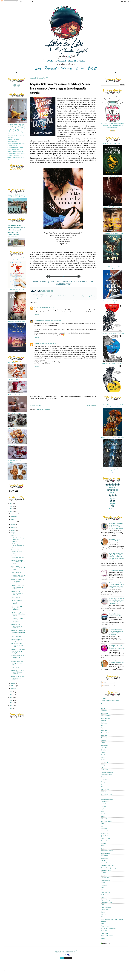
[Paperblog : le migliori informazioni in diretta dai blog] (66, 956)
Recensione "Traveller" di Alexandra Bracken (18, 575)
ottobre (13, 519)
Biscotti (103, 725)
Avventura (103, 720)
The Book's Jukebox (106, 895)
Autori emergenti (105, 718)
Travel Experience (106, 907)
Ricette (103, 848)
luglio (13, 527)
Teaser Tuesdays (105, 892)
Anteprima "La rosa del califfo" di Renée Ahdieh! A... (17, 672)
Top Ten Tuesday (105, 900)
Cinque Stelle (104, 745)
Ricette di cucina (105, 853)
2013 (11, 700)
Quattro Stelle (104, 836)
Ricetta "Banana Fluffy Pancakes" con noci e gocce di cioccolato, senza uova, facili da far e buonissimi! (116, 585)
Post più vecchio (91, 405)
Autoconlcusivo (46, 296)
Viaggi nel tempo (86, 296)
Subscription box (105, 890)
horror (102, 784)
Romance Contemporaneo (74, 296)
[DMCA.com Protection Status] (66, 959)
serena (36, 307)
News (102, 823)
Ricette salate (104, 858)
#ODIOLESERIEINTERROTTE (110, 701)
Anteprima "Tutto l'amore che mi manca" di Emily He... (18, 651)
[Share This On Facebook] (41, 292)
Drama (102, 757)
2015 (11, 694)
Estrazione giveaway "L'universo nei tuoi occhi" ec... (17, 645)
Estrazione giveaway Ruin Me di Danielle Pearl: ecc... (18, 545)
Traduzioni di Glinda (106, 902)
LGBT (102, 796)
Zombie (103, 938)
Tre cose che (104, 909)
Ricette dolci (104, 855)
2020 (11, 503)
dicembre (14, 514)
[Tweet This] (44, 292)
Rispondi (36, 314)
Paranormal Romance (106, 831)
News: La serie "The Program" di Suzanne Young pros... (17, 608)
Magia (102, 809)
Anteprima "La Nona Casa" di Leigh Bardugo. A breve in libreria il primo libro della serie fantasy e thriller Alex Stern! (116, 556)
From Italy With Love (107, 772)
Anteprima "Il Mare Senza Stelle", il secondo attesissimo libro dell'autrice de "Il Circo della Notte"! (116, 526)
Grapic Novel (104, 779)
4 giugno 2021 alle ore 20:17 (50, 343)
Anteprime (38, 296)
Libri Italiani (104, 804)
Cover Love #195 (16, 667)
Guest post (103, 782)
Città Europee (104, 747)
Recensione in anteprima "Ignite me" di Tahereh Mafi (116, 661)
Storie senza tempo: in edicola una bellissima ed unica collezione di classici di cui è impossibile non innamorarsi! (116, 631)
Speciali (103, 882)
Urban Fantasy (105, 917)
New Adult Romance (106, 821)
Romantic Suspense (106, 870)
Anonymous (37, 343)
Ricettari (103, 845)
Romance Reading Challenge (108, 868)
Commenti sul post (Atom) (43, 409)
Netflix (103, 816)
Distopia (103, 755)
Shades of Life (105, 877)
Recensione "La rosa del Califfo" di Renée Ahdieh (17, 551)
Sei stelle (103, 872)
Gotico (102, 777)
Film (102, 767)
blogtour (103, 728)
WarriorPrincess (39, 320)
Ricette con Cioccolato (107, 850)
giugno (13, 530)
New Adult (104, 818)
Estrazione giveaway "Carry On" (16, 640)
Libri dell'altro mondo (107, 799)
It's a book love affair (107, 794)
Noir (102, 826)
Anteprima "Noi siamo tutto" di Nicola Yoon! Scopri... (18, 562)
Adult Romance (105, 708)
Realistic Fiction (62, 296)
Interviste (103, 791)
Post (104, 682)
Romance (103, 860)
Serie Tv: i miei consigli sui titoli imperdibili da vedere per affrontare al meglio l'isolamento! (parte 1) (116, 601)
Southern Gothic (105, 880)
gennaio (13, 688)
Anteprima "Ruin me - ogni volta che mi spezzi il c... (17, 626)
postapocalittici (105, 833)
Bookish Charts (105, 733)
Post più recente (35, 405)
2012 (11, 703)
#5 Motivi (103, 698)
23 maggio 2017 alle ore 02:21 (53, 320)
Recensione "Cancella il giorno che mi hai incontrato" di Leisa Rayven (116, 647)
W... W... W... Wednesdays (108, 928)
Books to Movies (105, 738)
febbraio (13, 686)
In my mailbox (105, 789)
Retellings (103, 843)
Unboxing (103, 914)
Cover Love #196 (16, 636)
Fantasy (103, 765)
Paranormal (104, 828)
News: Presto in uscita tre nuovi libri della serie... (18, 556)
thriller (103, 897)
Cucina (103, 752)
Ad (101, 703)
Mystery (103, 811)
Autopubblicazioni (106, 715)
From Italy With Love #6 (116, 570)
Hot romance (104, 787)
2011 (11, 705)
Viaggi (102, 923)
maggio (13, 533)
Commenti (106, 685)
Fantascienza (54, 296)
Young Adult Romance (40, 298)
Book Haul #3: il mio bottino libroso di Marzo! (17, 663)
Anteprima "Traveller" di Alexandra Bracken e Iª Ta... (18, 632)
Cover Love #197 (16, 597)
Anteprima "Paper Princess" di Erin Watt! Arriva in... (18, 613)
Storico (103, 887)
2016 (11, 692)
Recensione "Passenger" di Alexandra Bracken (116, 540)
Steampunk (104, 885)
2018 (11, 509)
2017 (11, 511)
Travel (102, 904)
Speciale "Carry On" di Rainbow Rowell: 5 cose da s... (17, 657)
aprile (13, 535)
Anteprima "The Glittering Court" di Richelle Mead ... (17, 593)
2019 (11, 506)
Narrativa (103, 814)
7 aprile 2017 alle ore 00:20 (46, 307)
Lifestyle (103, 806)
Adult (102, 706)
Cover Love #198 (16, 572)
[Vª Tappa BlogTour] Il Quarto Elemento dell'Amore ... (17, 620)
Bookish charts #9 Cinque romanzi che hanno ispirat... (18, 539)
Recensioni (104, 841)
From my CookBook (106, 774)
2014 (11, 697)
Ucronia (103, 912)
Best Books (104, 723)
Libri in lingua (105, 801)
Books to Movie (105, 735)
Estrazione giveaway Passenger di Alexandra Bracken (18, 601)
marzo (13, 683)
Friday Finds (104, 769)
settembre (14, 522)
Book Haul (104, 730)
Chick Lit (103, 740)
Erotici (103, 760)
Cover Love (104, 750)
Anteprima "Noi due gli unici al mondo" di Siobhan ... (17, 587)
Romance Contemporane (107, 863)
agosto (13, 524)
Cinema (103, 742)
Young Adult (104, 933)
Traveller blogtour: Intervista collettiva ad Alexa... (18, 568)
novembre (14, 516)
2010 (11, 708)
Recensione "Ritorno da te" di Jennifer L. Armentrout (17, 581)
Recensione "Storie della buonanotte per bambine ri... (17, 678)
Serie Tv (103, 875)
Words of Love (105, 931)
